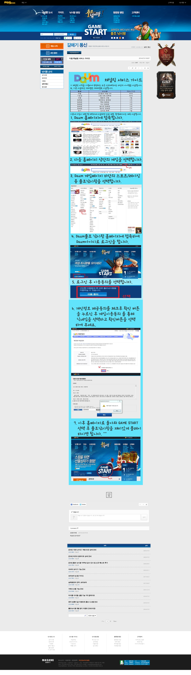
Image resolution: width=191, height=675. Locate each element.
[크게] (132, 68)
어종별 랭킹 (116, 22)
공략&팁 (72, 18)
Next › (115, 621)
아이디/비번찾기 (139, 644)
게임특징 (60, 16)
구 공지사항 (51, 649)
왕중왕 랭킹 (117, 636)
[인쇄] (148, 68)
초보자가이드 (61, 18)
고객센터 (139, 636)
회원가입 (58, 38)
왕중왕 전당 (116, 16)
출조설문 (52, 87)
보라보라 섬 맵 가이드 (76, 576)
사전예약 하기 (167, 54)
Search (85, 615)
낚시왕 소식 (51, 636)
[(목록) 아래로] (141, 68)
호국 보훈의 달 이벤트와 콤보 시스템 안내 (82, 602)
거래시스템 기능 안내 (75, 589)
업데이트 (44, 18)
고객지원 (171, 2)
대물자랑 (72, 20)
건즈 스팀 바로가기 (167, 85)
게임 (23, 2)
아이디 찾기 (43, 38)
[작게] (135, 68)
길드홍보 (72, 22)
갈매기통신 (45, 22)
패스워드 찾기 (51, 38)
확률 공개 (60, 22)
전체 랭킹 (115, 18)
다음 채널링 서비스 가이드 (79, 58)
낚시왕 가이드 (73, 636)
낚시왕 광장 (95, 636)
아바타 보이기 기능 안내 (76, 569)
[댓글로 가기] (144, 68)
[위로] (138, 68)
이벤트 (44, 20)
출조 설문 (44, 24)
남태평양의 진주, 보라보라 (77, 582)
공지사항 (44, 16)
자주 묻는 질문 (136, 16)
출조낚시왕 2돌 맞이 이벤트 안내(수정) (81, 608)
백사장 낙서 (73, 16)
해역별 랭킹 (116, 20)
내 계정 (181, 2)
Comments (74, 528)
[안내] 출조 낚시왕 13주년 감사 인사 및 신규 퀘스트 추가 (88, 563)
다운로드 (60, 20)
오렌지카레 (73, 533)
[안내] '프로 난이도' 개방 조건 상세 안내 (82, 550)
